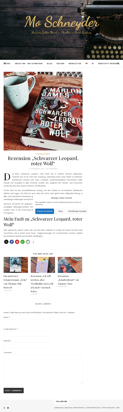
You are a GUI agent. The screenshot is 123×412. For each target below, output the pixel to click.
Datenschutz (59, 407)
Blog (49, 63)
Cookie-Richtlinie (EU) (92, 407)
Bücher (60, 63)
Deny (60, 211)
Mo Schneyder (62, 21)
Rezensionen (43, 154)
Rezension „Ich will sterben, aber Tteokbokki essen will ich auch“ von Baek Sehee (42, 284)
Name (7, 317)
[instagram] (4, 408)
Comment (8, 352)
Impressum (69, 407)
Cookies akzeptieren (45, 211)
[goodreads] (8, 408)
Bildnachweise (79, 407)
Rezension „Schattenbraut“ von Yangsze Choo (68, 280)
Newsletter (75, 63)
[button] (6, 242)
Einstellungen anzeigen (77, 211)
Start (7, 63)
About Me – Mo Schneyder (29, 63)
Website (7, 340)
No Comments (51, 168)
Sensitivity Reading (108, 63)
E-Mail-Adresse (11, 329)
